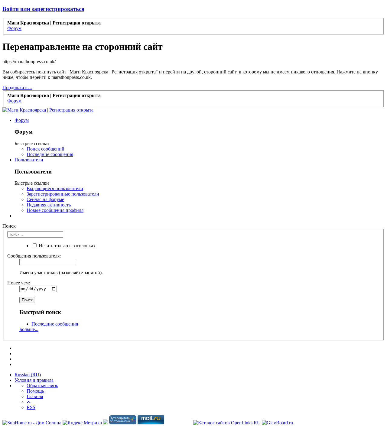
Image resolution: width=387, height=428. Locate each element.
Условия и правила (34, 380)
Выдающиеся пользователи (55, 188)
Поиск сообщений (45, 148)
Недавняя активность (49, 204)
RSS (31, 407)
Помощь (35, 391)
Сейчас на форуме (45, 199)
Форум (22, 120)
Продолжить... (17, 87)
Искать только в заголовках (66, 245)
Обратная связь (42, 385)
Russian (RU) (28, 374)
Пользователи (29, 159)
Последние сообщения (50, 154)
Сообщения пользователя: (34, 255)
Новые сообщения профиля (55, 210)
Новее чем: (18, 282)
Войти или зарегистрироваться (43, 9)
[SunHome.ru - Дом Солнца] (31, 422)
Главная (35, 396)
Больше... (28, 329)
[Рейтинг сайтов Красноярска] (105, 422)
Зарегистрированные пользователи (63, 193)
